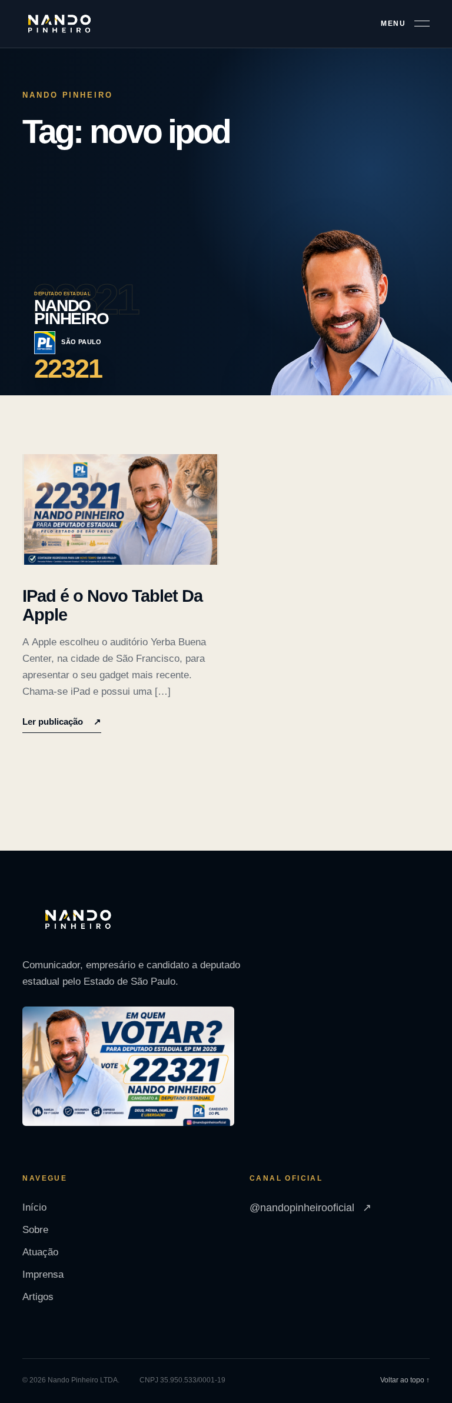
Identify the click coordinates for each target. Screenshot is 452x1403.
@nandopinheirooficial (310, 1208)
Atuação (40, 1252)
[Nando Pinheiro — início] (59, 24)
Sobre (35, 1229)
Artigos (38, 1296)
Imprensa (43, 1274)
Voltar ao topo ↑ (405, 1380)
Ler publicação (61, 722)
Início (34, 1207)
